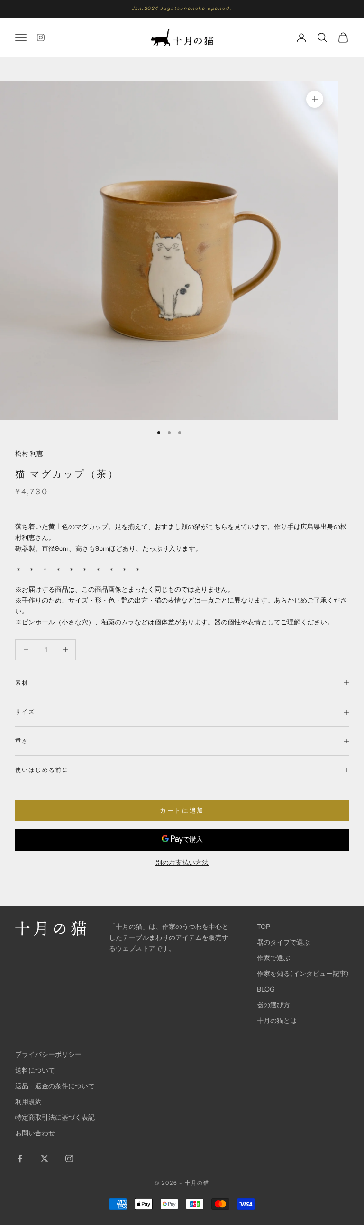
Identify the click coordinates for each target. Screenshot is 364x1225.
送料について (35, 1070)
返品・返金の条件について (55, 1086)
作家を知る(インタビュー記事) (303, 973)
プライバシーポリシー (48, 1054)
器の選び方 (273, 1005)
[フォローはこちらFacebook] (20, 1158)
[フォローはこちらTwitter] (44, 1158)
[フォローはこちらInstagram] (41, 37)
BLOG (266, 989)
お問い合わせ (35, 1133)
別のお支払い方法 (182, 862)
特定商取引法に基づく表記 (55, 1117)
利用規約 (28, 1101)
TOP (263, 926)
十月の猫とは (277, 1020)
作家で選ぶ (273, 958)
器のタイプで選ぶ (283, 942)
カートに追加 (182, 810)
